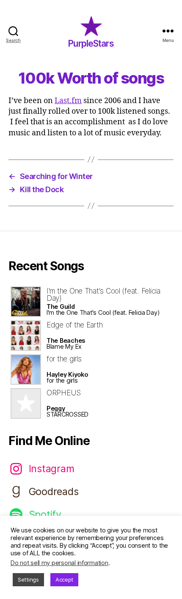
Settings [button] (28, 579)
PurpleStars (90, 43)
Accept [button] (64, 579)
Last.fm (68, 101)
